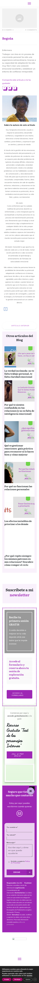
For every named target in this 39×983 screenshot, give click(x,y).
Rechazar (17, 979)
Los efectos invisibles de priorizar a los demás (18, 522)
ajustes (29, 975)
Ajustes (28, 979)
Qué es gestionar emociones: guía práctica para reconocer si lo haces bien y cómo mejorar (19, 450)
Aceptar (6, 979)
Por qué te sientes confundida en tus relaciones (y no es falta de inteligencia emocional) (19, 409)
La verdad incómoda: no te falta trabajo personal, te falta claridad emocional (19, 373)
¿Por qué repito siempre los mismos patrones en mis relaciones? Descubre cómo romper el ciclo (18, 560)
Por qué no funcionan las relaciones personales (18, 488)
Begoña (7, 38)
